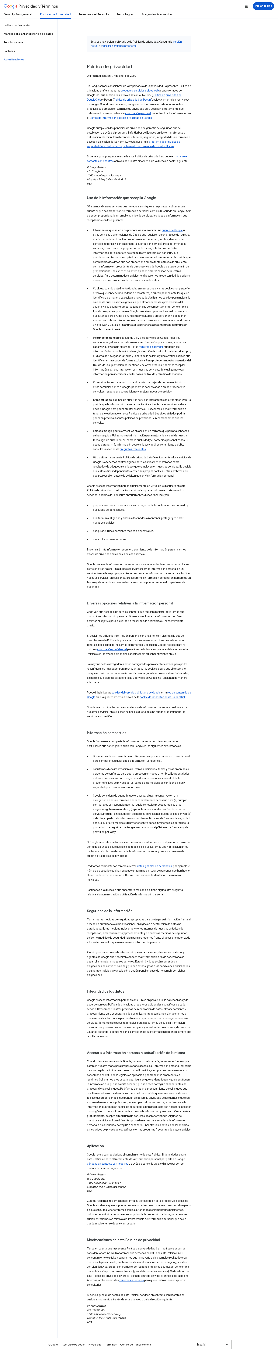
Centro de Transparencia (135, 1344)
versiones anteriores (131, 1280)
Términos (110, 1344)
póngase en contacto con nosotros (107, 1163)
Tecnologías (125, 14)
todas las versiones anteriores (119, 45)
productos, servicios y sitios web (140, 90)
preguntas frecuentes (133, 449)
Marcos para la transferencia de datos (28, 33)
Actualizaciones (14, 59)
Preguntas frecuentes (157, 14)
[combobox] (212, 1344)
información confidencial (112, 649)
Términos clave (13, 42)
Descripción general (18, 14)
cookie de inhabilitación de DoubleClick (163, 697)
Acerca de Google (73, 1344)
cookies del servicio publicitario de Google (136, 692)
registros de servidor (151, 346)
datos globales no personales (154, 866)
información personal (138, 113)
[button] (246, 6)
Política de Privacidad (55, 14)
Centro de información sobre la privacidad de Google (121, 117)
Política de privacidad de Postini (132, 99)
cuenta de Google (172, 230)
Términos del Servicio (94, 14)
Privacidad (95, 1344)
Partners (9, 51)
